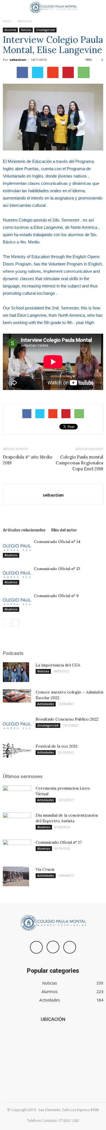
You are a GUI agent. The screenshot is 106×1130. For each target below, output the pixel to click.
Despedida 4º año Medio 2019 (27, 460)
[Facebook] (36, 947)
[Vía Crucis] (16, 876)
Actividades (45, 704)
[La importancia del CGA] (16, 672)
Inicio (7, 21)
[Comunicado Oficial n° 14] (17, 548)
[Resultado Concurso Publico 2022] (17, 726)
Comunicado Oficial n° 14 (57, 541)
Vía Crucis (45, 869)
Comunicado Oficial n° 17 (59, 842)
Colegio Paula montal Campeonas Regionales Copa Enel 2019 (79, 462)
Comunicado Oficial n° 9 (56, 595)
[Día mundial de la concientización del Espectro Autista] (17, 822)
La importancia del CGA (58, 665)
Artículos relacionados (24, 530)
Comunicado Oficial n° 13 (57, 568)
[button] (98, 7)
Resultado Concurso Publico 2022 (67, 719)
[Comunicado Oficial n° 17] (17, 849)
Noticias (26, 30)
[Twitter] (69, 947)
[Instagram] (53, 947)
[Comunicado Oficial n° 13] (17, 575)
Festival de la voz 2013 (56, 746)
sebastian (18, 59)
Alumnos (25, 21)
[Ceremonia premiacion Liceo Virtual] (17, 795)
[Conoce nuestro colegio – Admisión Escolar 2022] (17, 696)
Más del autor (64, 530)
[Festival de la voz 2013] (17, 750)
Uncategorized (45, 30)
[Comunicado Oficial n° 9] (17, 602)
